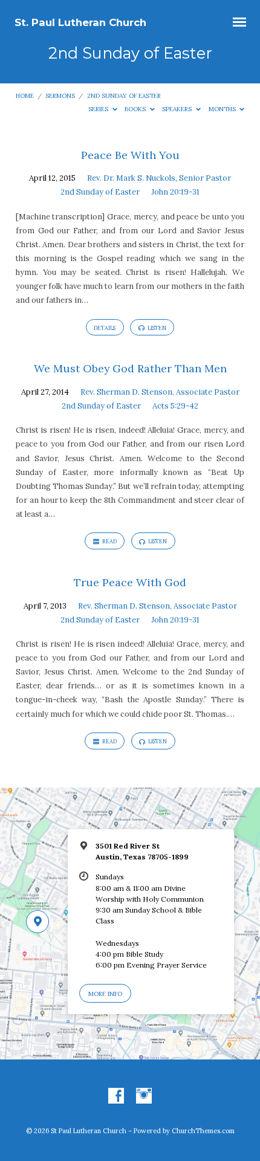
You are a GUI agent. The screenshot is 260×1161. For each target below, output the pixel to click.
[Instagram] (144, 1096)
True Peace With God (130, 582)
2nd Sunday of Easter (124, 96)
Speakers (177, 109)
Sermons (60, 96)
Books (136, 109)
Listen (156, 328)
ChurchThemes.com (203, 1131)
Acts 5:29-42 (175, 406)
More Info (105, 994)
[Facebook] (116, 1096)
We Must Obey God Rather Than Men (130, 368)
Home (25, 96)
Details (104, 328)
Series (99, 109)
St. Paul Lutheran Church (80, 22)
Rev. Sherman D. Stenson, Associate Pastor (159, 392)
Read (109, 541)
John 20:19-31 (175, 192)
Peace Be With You (130, 155)
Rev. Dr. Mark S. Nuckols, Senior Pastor (159, 178)
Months (223, 109)
